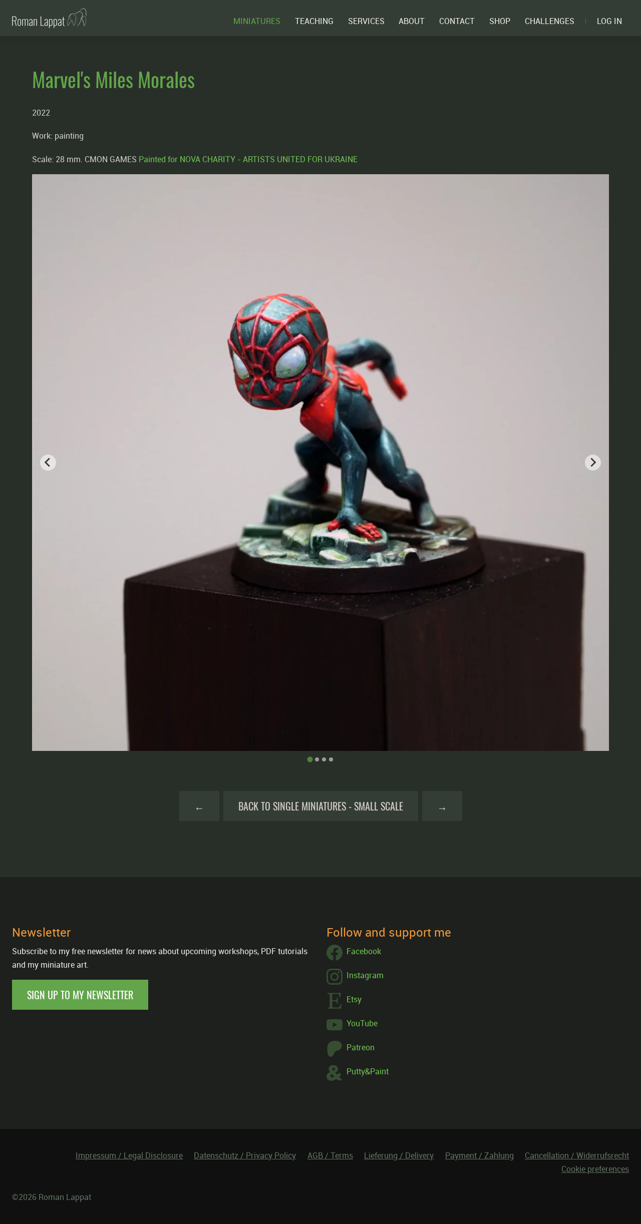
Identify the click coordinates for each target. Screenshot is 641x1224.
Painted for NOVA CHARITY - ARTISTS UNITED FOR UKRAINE (248, 159)
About (412, 21)
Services (366, 21)
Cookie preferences (595, 1168)
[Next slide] (593, 463)
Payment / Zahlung (479, 1155)
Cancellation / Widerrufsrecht (577, 1155)
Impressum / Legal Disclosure (129, 1155)
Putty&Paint (368, 1071)
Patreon (361, 1047)
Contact (457, 21)
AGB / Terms (330, 1155)
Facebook (364, 951)
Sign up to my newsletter (80, 994)
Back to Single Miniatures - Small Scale (320, 805)
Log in (609, 21)
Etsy (354, 999)
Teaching (314, 21)
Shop (499, 21)
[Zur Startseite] (49, 18)
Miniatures (256, 21)
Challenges (549, 21)
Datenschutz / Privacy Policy (245, 1155)
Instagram (365, 975)
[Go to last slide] (48, 463)
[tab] (309, 759)
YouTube (362, 1023)
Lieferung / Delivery (399, 1155)
